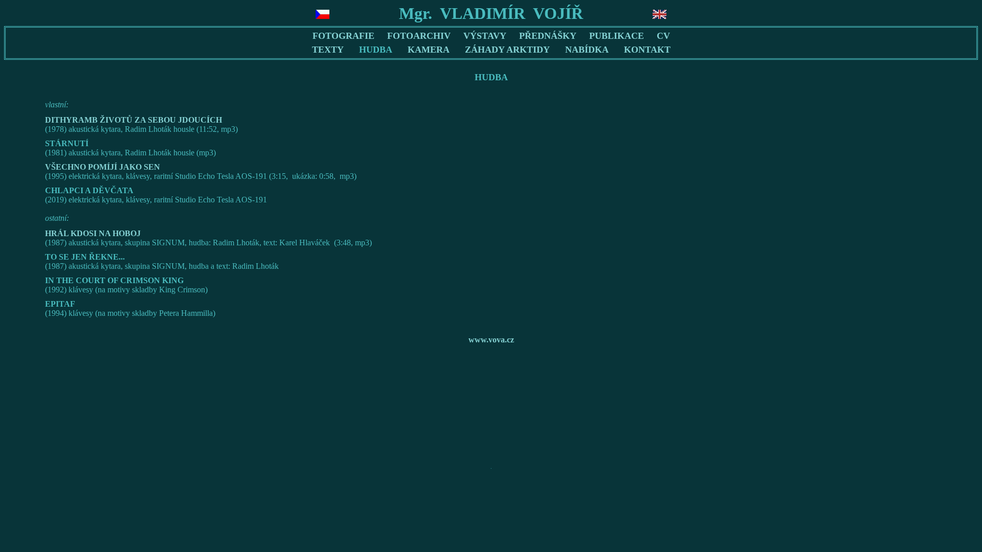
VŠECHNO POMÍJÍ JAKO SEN (102, 167)
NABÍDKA (587, 49)
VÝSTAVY (484, 36)
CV (663, 36)
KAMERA (429, 49)
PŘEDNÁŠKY (547, 36)
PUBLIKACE (616, 36)
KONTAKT (647, 49)
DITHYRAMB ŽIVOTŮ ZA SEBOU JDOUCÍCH (133, 120)
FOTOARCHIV (419, 36)
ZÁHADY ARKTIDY (507, 49)
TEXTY (328, 49)
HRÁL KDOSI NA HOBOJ (93, 233)
